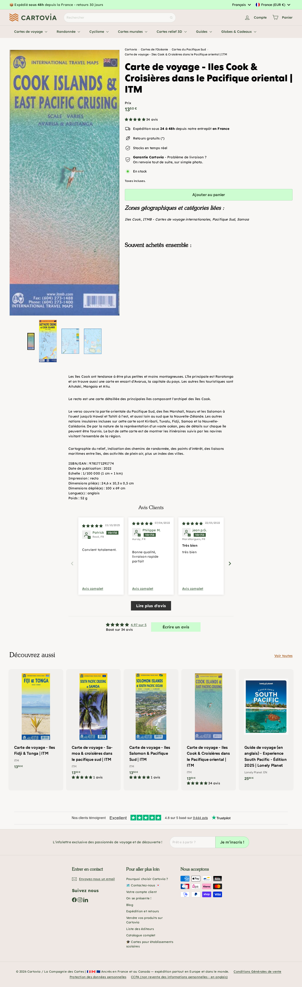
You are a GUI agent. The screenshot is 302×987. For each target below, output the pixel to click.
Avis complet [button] (92, 588)
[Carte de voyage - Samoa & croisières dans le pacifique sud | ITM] (93, 727)
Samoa (243, 219)
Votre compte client (141, 892)
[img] (92, 526)
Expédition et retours (142, 911)
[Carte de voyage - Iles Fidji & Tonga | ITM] (35, 721)
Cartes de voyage (29, 31)
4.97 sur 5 (139, 625)
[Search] (171, 17)
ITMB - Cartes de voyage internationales (176, 219)
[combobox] (241, 4)
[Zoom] (64, 182)
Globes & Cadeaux (237, 31)
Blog (129, 905)
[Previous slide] (72, 563)
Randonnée (66, 31)
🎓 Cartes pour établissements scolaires (149, 944)
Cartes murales (131, 31)
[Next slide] (230, 563)
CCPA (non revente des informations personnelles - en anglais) (179, 977)
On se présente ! (138, 898)
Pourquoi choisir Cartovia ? (147, 879)
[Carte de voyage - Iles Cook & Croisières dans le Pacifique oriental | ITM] (209, 275)
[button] (135, 119)
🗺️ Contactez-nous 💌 (143, 885)
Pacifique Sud (223, 219)
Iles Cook (133, 219)
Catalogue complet (140, 935)
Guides (202, 31)
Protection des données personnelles (98, 977)
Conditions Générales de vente (257, 971)
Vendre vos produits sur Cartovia (144, 920)
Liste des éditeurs (140, 929)
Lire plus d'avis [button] (151, 605)
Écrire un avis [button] (176, 627)
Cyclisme (97, 31)
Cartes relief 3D (170, 31)
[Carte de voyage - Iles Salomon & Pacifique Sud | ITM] (151, 727)
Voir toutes (283, 656)
